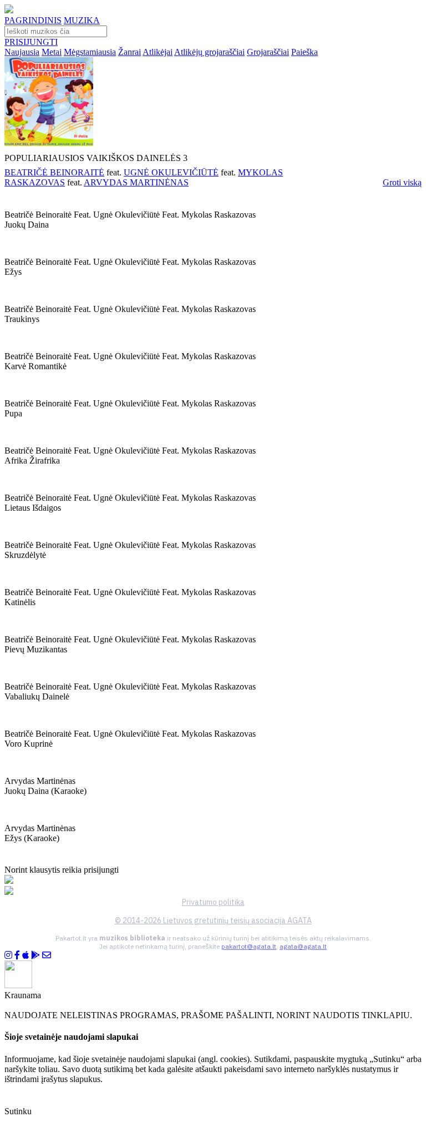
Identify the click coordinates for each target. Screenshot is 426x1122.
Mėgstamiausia (90, 52)
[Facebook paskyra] (17, 955)
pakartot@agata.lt (248, 946)
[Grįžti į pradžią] (8, 10)
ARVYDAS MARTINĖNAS (136, 182)
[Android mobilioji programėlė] (35, 955)
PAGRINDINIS (33, 20)
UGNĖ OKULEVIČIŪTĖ (171, 172)
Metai (52, 52)
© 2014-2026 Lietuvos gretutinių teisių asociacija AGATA (213, 920)
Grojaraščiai (268, 52)
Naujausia (21, 52)
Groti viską (402, 182)
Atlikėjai (158, 52)
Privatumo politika (213, 902)
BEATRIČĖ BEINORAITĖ (54, 172)
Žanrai (129, 52)
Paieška (304, 52)
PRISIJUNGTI (31, 42)
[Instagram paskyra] (8, 955)
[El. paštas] (46, 955)
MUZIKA (82, 20)
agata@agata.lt (303, 946)
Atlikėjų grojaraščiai (209, 52)
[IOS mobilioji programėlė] (25, 955)
